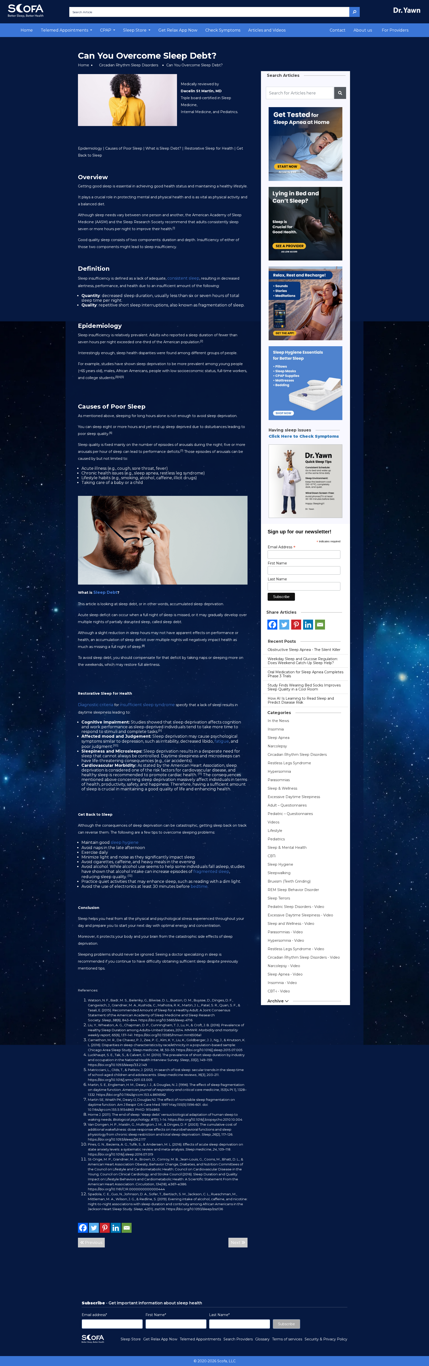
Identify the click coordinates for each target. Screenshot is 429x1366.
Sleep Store (131, 1339)
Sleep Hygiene (280, 864)
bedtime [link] (199, 886)
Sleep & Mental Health (287, 847)
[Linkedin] (116, 1228)
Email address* (94, 1315)
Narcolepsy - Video (284, 966)
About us (363, 30)
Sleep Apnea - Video (285, 974)
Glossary (262, 1339)
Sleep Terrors (279, 898)
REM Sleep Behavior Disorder (293, 890)
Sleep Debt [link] (105, 592)
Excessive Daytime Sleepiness (294, 797)
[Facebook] (83, 1228)
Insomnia (276, 729)
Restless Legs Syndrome (289, 763)
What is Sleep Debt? (163, 148)
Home (27, 30)
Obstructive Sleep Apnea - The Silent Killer (304, 649)
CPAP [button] (106, 30)
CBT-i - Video (279, 991)
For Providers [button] (395, 30)
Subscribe (286, 1324)
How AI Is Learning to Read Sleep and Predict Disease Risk (301, 700)
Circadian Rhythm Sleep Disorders (128, 65)
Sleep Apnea (278, 737)
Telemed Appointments (200, 1339)
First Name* (155, 1315)
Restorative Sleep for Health (208, 148)
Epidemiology (90, 148)
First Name (277, 563)
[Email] (127, 1228)
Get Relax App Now (177, 30)
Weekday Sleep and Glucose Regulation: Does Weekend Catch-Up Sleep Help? (303, 661)
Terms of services (287, 1339)
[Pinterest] (105, 1228)
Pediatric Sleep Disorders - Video (296, 906)
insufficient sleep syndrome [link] (147, 704)
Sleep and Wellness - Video (291, 923)
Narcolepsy (277, 746)
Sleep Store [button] (135, 30)
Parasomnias (279, 780)
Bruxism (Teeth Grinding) (289, 881)
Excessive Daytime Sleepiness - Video (300, 915)
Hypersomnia (279, 771)
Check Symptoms (222, 30)
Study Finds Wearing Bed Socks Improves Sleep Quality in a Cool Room (304, 687)
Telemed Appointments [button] (65, 30)
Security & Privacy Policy (326, 1339)
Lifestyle (275, 830)
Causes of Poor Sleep (123, 148)
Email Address (281, 547)
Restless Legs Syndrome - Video (296, 949)
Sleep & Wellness (282, 788)
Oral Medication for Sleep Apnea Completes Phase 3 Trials (305, 674)
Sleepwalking (279, 873)
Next (236, 1242)
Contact (338, 30)
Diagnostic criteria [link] (95, 704)
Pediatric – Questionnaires (290, 813)
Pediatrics (276, 839)
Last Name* (219, 1315)
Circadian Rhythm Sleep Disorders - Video (304, 957)
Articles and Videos (267, 30)
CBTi (272, 856)
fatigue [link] (221, 741)
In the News (278, 721)
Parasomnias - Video (285, 932)
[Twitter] (94, 1228)
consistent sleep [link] (183, 278)
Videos (273, 822)
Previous (93, 1242)
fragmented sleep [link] (211, 871)
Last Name (277, 579)
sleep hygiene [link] (125, 842)
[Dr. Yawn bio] (408, 10)
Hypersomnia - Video (286, 940)
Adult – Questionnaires (287, 805)
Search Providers (238, 1339)
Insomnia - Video (282, 983)
